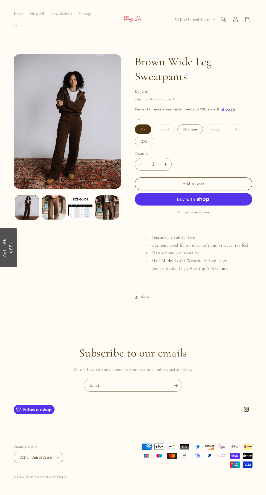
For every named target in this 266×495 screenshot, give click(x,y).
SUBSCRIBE (133, 259)
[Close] (200, 213)
